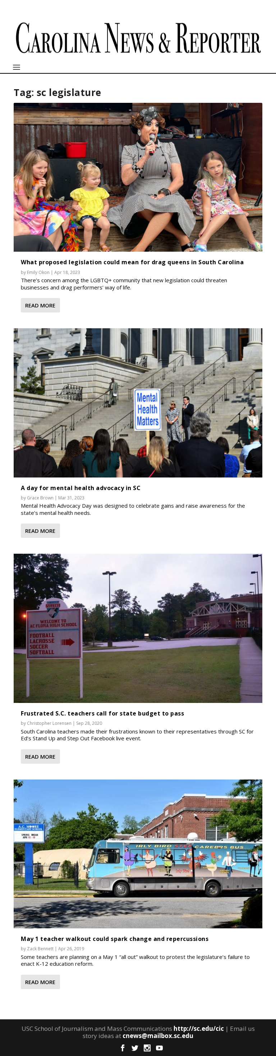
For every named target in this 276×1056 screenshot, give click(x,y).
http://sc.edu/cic (199, 1028)
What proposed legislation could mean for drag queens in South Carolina (132, 262)
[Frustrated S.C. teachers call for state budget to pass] (138, 628)
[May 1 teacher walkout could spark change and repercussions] (138, 854)
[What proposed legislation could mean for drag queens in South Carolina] (138, 177)
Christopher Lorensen (49, 723)
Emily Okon (38, 272)
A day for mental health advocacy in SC (81, 488)
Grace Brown (40, 498)
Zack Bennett (40, 949)
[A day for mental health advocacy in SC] (138, 402)
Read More (40, 305)
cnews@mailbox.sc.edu (158, 1036)
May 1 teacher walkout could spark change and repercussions (114, 939)
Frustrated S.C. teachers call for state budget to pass (102, 713)
